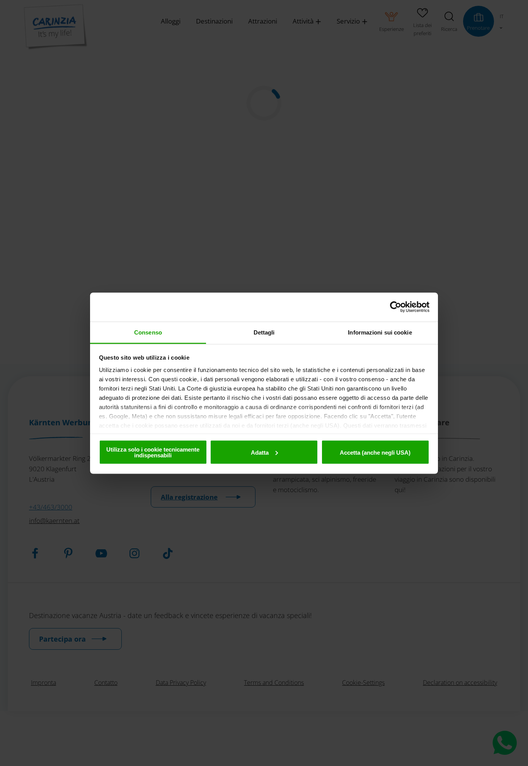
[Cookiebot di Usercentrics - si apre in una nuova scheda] (395, 307)
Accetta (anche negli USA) (375, 452)
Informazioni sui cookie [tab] (380, 332)
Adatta (260, 452)
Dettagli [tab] (264, 332)
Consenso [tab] (148, 332)
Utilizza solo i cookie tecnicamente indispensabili (152, 452)
